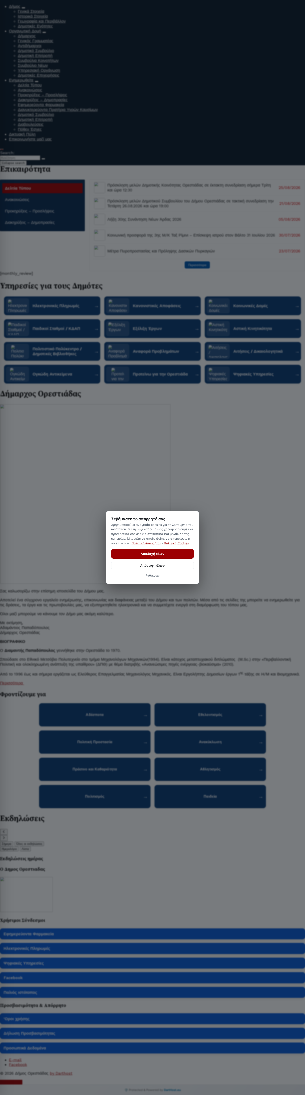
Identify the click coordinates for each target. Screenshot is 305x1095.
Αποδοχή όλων (152, 554)
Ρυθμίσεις (152, 575)
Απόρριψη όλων (152, 565)
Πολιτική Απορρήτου (146, 543)
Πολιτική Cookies (176, 543)
